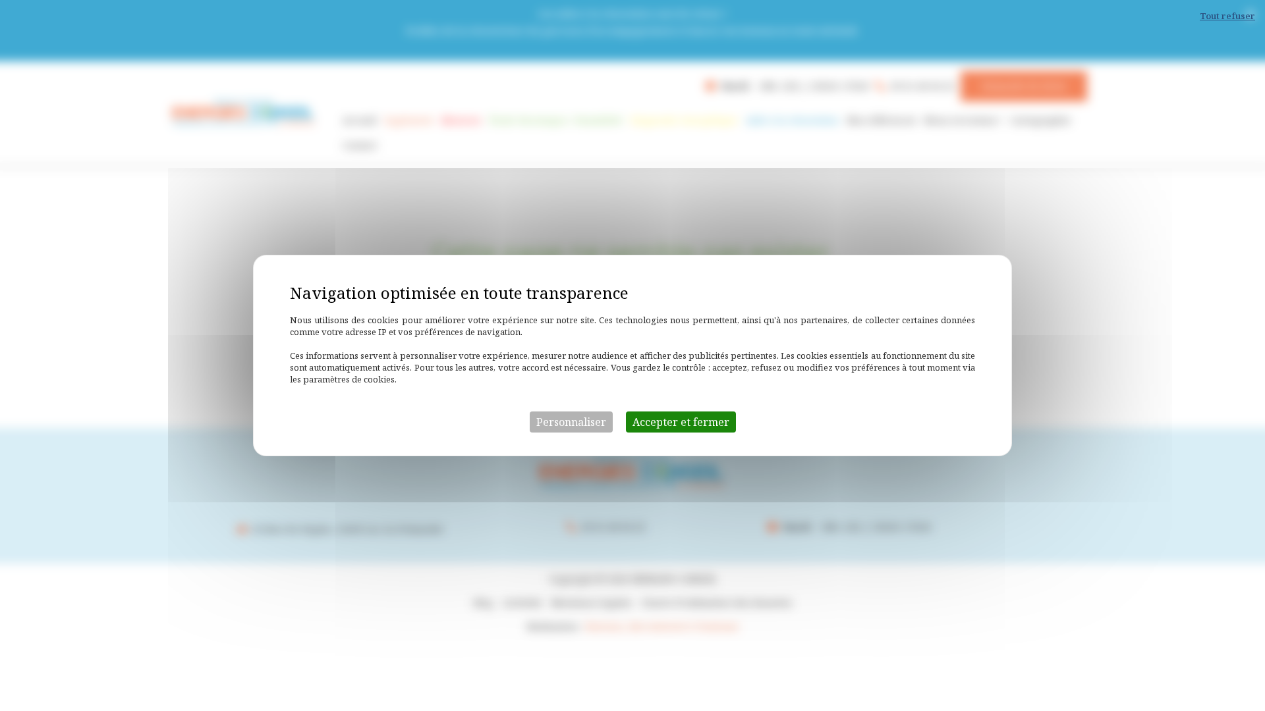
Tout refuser (1227, 16)
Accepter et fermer (680, 422)
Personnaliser (571, 422)
